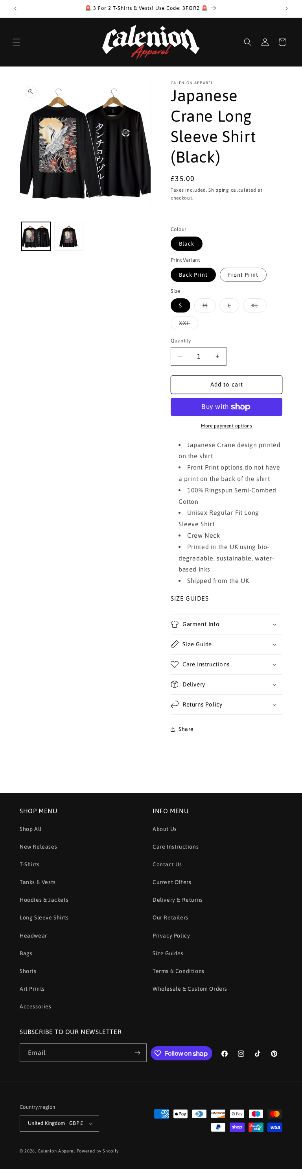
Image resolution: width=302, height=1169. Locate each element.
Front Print (243, 275)
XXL (188, 325)
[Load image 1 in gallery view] (36, 236)
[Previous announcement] (15, 8)
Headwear (33, 935)
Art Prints (32, 989)
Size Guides (168, 953)
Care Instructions (176, 846)
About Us (165, 829)
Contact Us (167, 864)
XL (259, 307)
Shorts (28, 971)
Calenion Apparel (56, 1151)
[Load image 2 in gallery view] (68, 236)
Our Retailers (170, 917)
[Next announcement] (286, 8)
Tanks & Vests (38, 882)
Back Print (193, 275)
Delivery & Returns (178, 900)
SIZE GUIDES (190, 598)
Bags (26, 953)
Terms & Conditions (178, 971)
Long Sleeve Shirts (44, 917)
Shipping (218, 190)
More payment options (226, 426)
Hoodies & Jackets (44, 900)
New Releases (38, 846)
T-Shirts (30, 864)
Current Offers (172, 882)
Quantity (181, 341)
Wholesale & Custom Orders (190, 989)
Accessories (36, 1006)
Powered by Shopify (98, 1151)
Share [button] (186, 729)
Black (186, 243)
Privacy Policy (171, 935)
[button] (16, 42)
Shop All (31, 829)
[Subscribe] (137, 1052)
